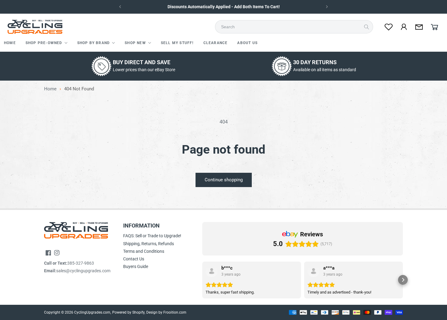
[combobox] (296, 26)
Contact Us (133, 258)
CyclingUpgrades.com (92, 312)
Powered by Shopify (128, 312)
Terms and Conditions (143, 251)
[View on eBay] (212, 271)
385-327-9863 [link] (80, 263)
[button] (47, 43)
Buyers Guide (135, 266)
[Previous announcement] (120, 6)
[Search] (366, 27)
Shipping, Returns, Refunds (148, 243)
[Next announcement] (327, 6)
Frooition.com (174, 312)
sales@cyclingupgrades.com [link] (83, 270)
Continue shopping (224, 180)
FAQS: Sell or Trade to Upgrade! (152, 235)
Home (50, 89)
